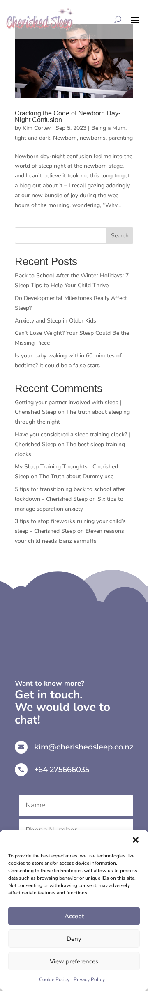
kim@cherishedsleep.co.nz (83, 746)
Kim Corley (37, 128)
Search (120, 236)
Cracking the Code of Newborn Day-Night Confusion (67, 116)
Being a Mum (108, 128)
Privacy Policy (89, 979)
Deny (74, 939)
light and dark (32, 138)
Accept (74, 916)
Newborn (65, 138)
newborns (93, 138)
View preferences (74, 961)
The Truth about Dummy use (76, 476)
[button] (136, 840)
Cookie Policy (54, 979)
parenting (121, 138)
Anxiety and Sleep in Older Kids (55, 321)
